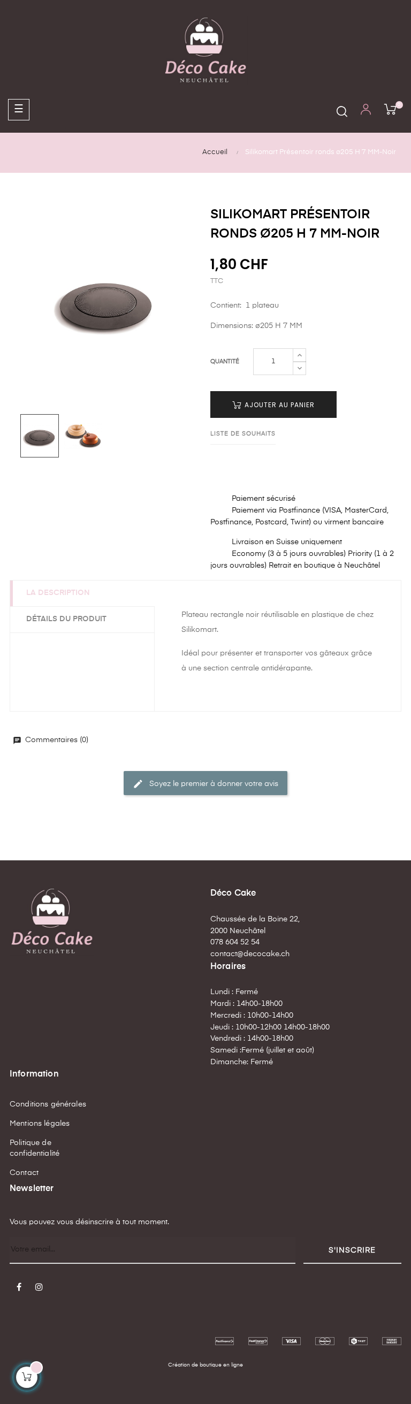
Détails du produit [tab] (66, 619)
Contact (24, 1173)
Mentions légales (40, 1123)
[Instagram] (39, 1288)
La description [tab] (58, 593)
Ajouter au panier (278, 404)
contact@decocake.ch (250, 954)
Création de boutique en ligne (205, 1365)
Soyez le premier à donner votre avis (205, 784)
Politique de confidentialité (34, 1148)
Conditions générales (48, 1104)
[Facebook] (19, 1288)
